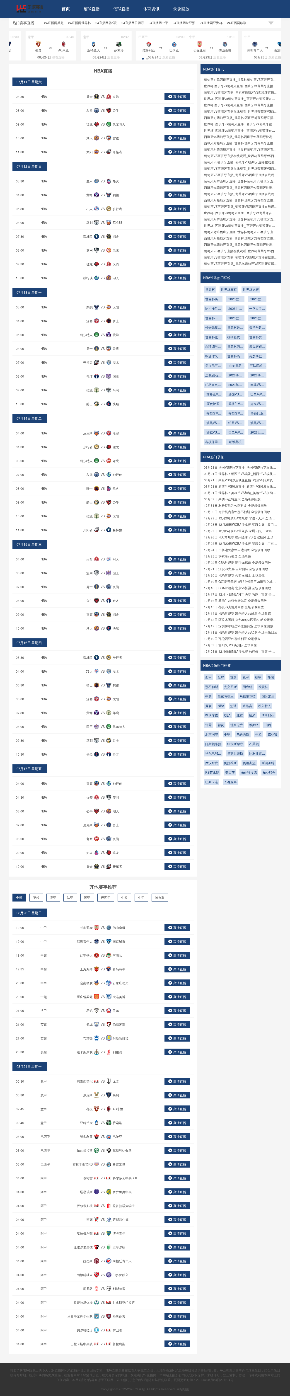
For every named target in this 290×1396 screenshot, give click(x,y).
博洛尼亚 (267, 715)
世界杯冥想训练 (257, 337)
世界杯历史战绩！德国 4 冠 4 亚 (213, 299)
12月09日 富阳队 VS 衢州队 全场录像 (230, 645)
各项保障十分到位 (213, 442)
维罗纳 (254, 724)
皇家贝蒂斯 (235, 753)
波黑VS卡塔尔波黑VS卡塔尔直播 (257, 423)
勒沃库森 (211, 715)
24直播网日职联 (132, 22)
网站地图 (182, 1389)
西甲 (208, 677)
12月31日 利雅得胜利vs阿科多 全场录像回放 (235, 505)
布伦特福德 (249, 772)
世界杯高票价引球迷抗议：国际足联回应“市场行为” (235, 356)
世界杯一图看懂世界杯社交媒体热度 (213, 318)
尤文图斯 (230, 686)
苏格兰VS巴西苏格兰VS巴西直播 (213, 394)
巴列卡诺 (211, 782)
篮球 (233, 705)
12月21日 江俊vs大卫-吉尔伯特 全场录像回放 (236, 569)
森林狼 (272, 734)
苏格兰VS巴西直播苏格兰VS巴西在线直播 (235, 404)
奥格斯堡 (249, 763)
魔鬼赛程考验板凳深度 (257, 347)
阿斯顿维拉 (213, 744)
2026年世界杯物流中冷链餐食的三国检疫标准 (235, 385)
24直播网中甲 (158, 22)
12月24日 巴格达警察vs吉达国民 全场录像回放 (237, 550)
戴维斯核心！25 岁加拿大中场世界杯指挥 (235, 442)
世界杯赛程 (229, 289)
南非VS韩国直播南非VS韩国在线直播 (257, 385)
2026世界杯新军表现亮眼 (235, 299)
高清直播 (179, 96)
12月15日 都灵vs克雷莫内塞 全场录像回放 (234, 607)
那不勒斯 (211, 686)
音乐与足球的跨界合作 (257, 328)
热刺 (271, 677)
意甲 (53, 897)
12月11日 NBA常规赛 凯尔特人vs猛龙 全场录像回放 (240, 632)
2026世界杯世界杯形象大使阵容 (257, 318)
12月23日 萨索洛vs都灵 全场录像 (227, 556)
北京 (240, 715)
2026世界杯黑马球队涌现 (235, 309)
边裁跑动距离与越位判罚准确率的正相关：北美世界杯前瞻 (213, 375)
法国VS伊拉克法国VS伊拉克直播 (235, 394)
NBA (44, 96)
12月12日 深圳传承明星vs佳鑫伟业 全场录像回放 (238, 626)
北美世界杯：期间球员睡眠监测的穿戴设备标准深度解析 (235, 366)
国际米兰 (268, 696)
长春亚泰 (230, 782)
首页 (66, 9)
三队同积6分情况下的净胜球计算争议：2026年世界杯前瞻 (257, 366)
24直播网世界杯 (79, 22)
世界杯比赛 (251, 289)
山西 (268, 724)
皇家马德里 (226, 696)
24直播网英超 (54, 22)
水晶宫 (247, 705)
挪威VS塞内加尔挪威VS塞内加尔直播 (213, 432)
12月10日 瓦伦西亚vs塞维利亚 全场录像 (232, 638)
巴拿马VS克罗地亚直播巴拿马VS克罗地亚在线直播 (235, 432)
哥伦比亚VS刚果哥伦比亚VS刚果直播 (257, 413)
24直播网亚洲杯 (211, 22)
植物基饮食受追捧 (235, 337)
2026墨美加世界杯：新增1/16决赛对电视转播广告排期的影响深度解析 (257, 375)
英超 (36, 897)
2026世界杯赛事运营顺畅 (257, 432)
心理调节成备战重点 (213, 347)
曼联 (208, 705)
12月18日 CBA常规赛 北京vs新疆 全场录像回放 (237, 588)
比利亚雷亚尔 (257, 753)
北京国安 (211, 734)
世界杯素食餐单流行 (213, 337)
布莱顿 (254, 744)
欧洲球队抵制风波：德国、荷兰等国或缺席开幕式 (213, 356)
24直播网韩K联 (106, 22)
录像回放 (181, 9)
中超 (124, 897)
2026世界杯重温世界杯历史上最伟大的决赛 (235, 318)
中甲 (141, 897)
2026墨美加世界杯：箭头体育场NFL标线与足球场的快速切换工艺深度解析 (235, 375)
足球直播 (91, 9)
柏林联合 (269, 772)
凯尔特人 (264, 705)
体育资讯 (151, 9)
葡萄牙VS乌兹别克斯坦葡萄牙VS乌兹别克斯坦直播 (213, 413)
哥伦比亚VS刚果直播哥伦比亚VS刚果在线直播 (213, 404)
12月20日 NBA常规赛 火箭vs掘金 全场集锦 (234, 575)
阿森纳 (247, 686)
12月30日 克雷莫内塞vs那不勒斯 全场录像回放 (237, 511)
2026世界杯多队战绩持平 (257, 299)
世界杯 (210, 289)
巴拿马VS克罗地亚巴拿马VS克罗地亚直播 (257, 394)
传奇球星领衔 (213, 328)
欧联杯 (263, 686)
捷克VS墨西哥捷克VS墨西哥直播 (257, 404)
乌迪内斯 (243, 734)
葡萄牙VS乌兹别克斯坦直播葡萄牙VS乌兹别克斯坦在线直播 (235, 413)
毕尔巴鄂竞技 (213, 753)
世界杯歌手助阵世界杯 (235, 328)
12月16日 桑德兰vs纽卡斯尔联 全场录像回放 (235, 600)
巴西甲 (106, 897)
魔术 (252, 715)
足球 (221, 677)
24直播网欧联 (236, 22)
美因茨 (230, 772)
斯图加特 (268, 763)
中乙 (258, 734)
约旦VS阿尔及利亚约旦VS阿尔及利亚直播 (235, 423)
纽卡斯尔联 (235, 744)
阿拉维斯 (230, 763)
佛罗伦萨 (236, 724)
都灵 (221, 724)
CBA (227, 715)
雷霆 (208, 724)
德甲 (258, 677)
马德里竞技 (248, 696)
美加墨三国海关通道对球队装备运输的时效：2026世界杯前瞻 (213, 366)
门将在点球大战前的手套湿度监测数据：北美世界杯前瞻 (213, 385)
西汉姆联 (211, 763)
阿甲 (87, 897)
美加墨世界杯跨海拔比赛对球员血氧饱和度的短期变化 (257, 356)
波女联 (160, 897)
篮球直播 (121, 9)
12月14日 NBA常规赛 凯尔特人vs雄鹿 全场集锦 (237, 613)
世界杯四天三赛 (235, 347)
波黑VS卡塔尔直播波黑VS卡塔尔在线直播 (213, 423)
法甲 (70, 897)
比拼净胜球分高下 (213, 309)
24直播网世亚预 (184, 22)
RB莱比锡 (212, 772)
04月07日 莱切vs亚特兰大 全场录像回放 (232, 499)
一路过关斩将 (257, 309)
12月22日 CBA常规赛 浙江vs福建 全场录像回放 (237, 562)
